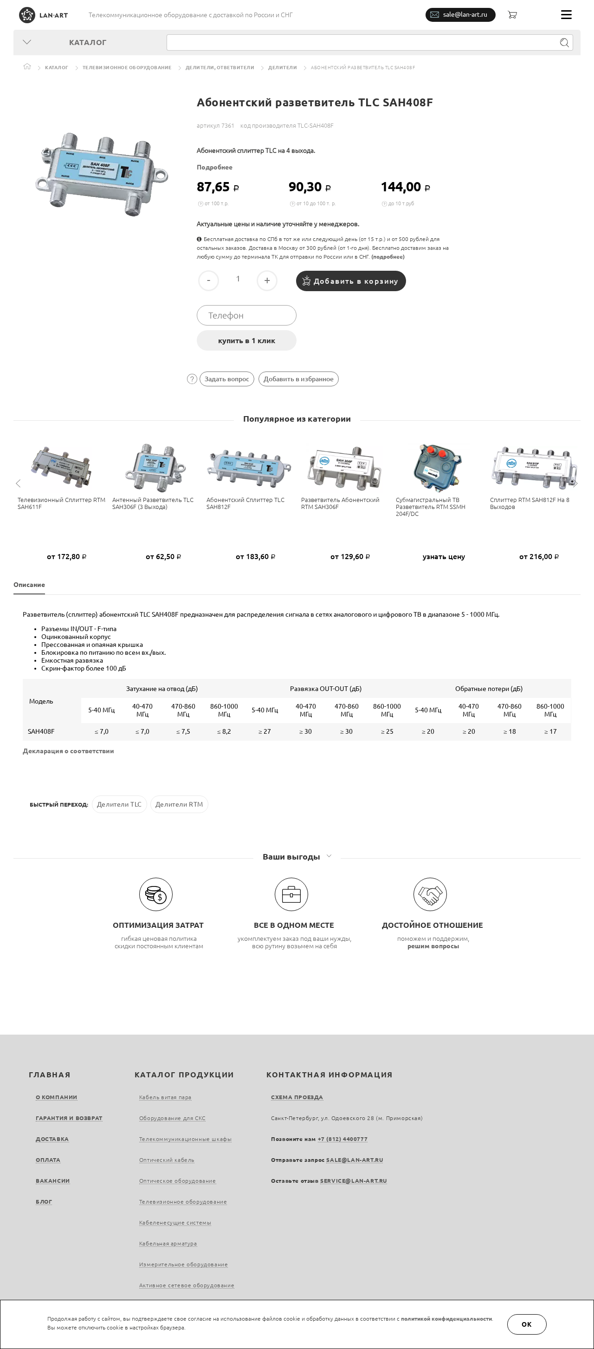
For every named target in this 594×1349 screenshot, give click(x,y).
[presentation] (19, 484)
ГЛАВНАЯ (50, 1074)
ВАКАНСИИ (53, 1181)
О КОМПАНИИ (56, 1097)
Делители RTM (179, 804)
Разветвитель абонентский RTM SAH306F (340, 503)
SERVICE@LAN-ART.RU (353, 1181)
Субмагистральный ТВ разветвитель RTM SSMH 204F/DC (430, 506)
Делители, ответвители (220, 67)
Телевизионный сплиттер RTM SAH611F (61, 503)
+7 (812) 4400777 (343, 1139)
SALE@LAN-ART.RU (354, 1160)
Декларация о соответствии (68, 751)
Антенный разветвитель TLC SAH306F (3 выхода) (153, 503)
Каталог (57, 67)
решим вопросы (433, 946)
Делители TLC (119, 804)
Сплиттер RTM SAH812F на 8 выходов (529, 503)
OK (527, 1324)
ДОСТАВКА (52, 1139)
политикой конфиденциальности (446, 1319)
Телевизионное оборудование (127, 67)
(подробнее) (388, 257)
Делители (282, 67)
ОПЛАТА (48, 1160)
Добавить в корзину (356, 281)
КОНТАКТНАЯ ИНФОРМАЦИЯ (329, 1074)
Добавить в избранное (299, 379)
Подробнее (214, 167)
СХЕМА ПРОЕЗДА (297, 1097)
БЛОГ (44, 1202)
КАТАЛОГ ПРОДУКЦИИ (184, 1074)
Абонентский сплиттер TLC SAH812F (245, 503)
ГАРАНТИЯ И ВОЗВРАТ (69, 1118)
